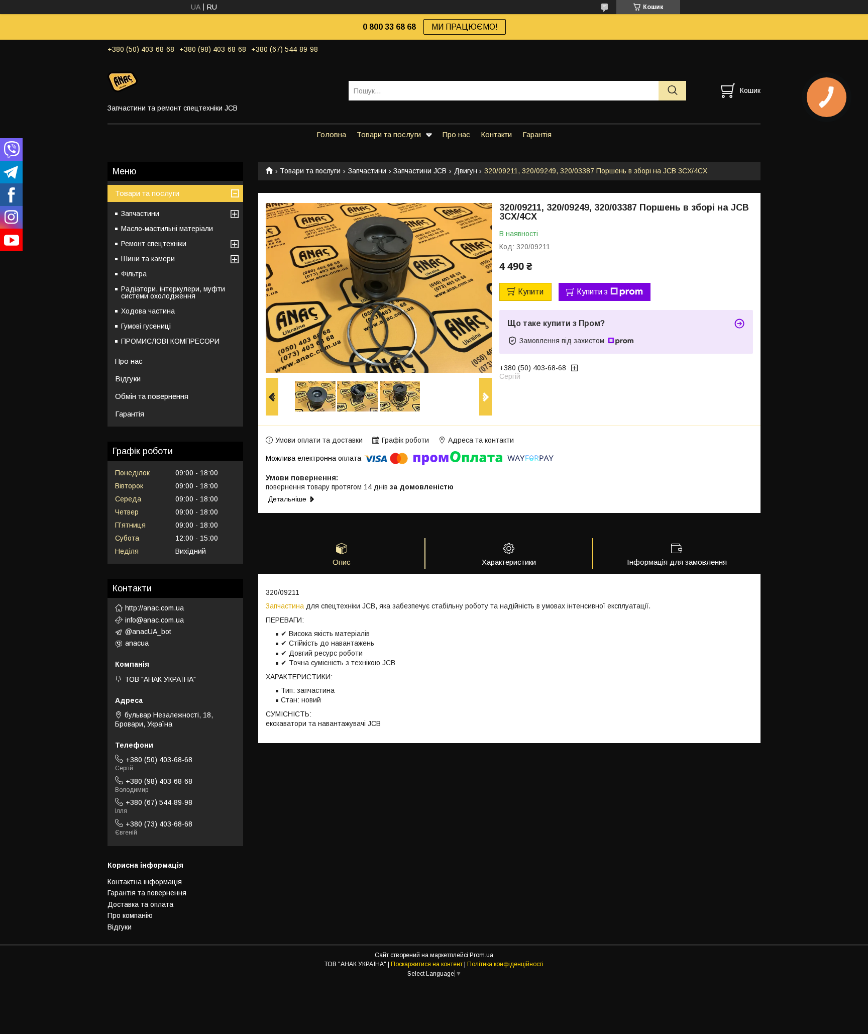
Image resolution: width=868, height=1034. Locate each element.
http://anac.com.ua (154, 608)
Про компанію (130, 915)
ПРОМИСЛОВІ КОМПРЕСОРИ (170, 341)
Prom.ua (481, 955)
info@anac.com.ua (154, 620)
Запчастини (367, 171)
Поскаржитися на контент (427, 964)
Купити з (592, 291)
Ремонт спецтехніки (153, 244)
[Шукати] (672, 90)
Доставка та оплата (140, 904)
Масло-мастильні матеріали (167, 229)
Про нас (456, 134)
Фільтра (134, 274)
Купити (531, 291)
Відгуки (128, 378)
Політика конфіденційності (505, 964)
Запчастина (285, 606)
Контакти (496, 134)
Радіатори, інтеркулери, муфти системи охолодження (173, 292)
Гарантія (537, 134)
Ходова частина (148, 311)
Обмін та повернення (151, 396)
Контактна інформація (144, 882)
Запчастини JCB (420, 171)
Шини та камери (148, 259)
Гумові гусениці (146, 326)
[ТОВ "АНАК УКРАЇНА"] (221, 81)
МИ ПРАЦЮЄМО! (464, 27)
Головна (331, 134)
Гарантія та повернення (146, 893)
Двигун (465, 171)
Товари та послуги (389, 134)
